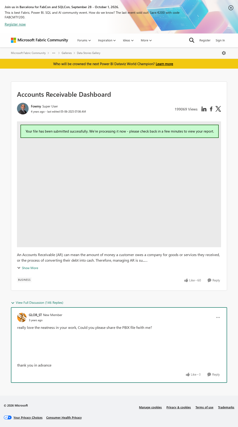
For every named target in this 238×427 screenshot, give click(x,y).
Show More (30, 268)
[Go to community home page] (39, 40)
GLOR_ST (35, 315)
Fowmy (36, 106)
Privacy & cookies (178, 407)
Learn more (164, 63)
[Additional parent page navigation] (53, 53)
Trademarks (226, 407)
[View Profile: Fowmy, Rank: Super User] (23, 108)
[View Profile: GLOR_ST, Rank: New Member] (21, 317)
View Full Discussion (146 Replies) (39, 302)
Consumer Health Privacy (64, 417)
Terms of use (204, 407)
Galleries (67, 53)
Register (205, 40)
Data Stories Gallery (88, 53)
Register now (15, 24)
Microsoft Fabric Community (28, 53)
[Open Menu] (224, 53)
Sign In (220, 40)
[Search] (192, 40)
